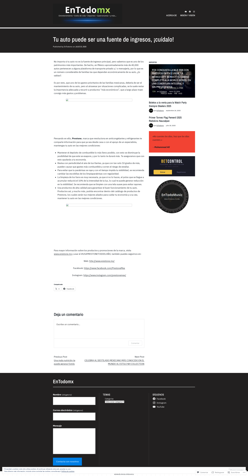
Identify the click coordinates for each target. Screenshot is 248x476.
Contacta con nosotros (67, 461)
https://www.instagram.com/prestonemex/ (104, 275)
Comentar (135, 343)
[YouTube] (186, 12)
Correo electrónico (68, 410)
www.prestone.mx (63, 254)
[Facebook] (190, 12)
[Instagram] (194, 12)
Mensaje (57, 425)
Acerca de (171, 15)
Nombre (62, 394)
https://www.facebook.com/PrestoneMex (104, 268)
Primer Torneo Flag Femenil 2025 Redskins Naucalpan (165, 119)
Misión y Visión (187, 15)
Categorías (109, 398)
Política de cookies (67, 471)
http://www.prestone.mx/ (102, 261)
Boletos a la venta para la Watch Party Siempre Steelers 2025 (168, 104)
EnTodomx (163, 91)
